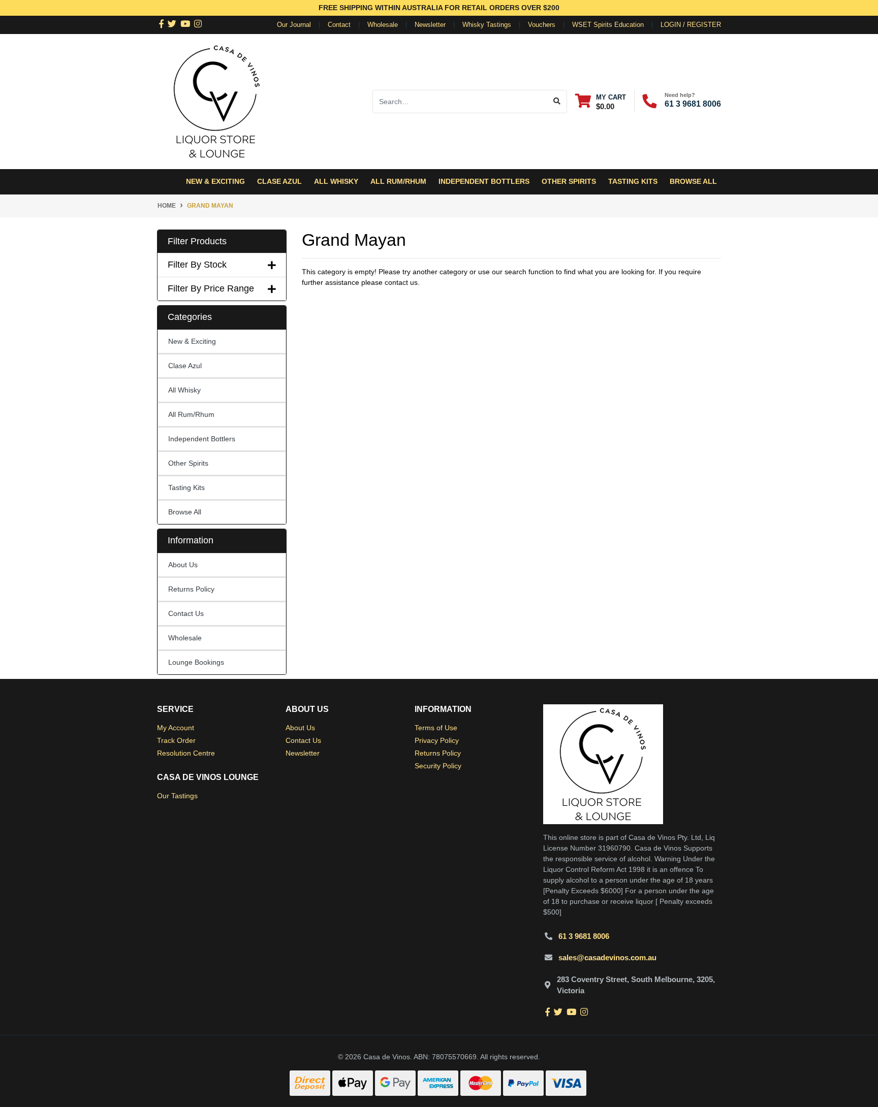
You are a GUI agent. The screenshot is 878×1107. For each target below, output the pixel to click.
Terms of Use (436, 728)
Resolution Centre (186, 753)
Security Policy (438, 766)
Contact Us (186, 613)
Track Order (176, 740)
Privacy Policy (437, 740)
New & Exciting (192, 341)
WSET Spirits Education (608, 24)
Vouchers (541, 24)
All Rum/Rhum (191, 414)
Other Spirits (188, 463)
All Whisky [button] (336, 181)
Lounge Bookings (196, 662)
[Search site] (557, 101)
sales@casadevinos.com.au (607, 957)
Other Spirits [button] (569, 181)
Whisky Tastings (486, 24)
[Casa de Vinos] (217, 100)
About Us (183, 565)
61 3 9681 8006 (693, 104)
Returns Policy (191, 589)
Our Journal (294, 24)
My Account (175, 728)
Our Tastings (177, 796)
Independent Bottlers (201, 439)
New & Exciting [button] (215, 181)
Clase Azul (279, 181)
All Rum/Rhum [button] (398, 181)
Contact (339, 24)
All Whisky (184, 390)
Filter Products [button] (197, 241)
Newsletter (430, 24)
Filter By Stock (197, 264)
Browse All (693, 181)
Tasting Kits (632, 181)
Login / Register (691, 24)
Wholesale (382, 24)
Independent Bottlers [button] (483, 181)
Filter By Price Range (211, 288)
